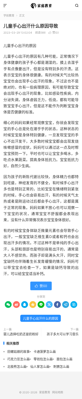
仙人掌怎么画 (39, 366)
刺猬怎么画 (61, 366)
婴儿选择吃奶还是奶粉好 (20, 334)
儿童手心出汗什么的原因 (40, 318)
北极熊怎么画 (16, 366)
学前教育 (8, 15)
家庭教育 (41, 5)
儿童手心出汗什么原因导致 (30, 26)
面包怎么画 (64, 359)
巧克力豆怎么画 (18, 359)
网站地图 (57, 392)
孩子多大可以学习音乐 (63, 334)
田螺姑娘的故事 (18, 351)
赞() (54, 32)
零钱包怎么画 (43, 359)
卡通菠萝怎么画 (44, 351)
